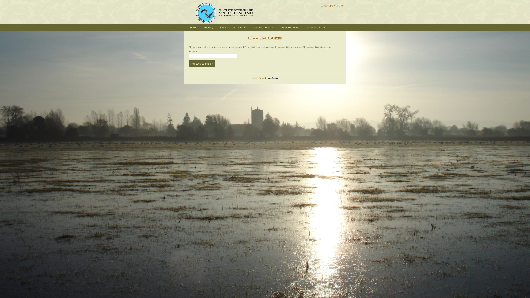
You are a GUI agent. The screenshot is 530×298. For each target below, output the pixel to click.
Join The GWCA (263, 27)
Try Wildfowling (289, 27)
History (208, 27)
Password (193, 51)
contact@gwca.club (332, 5)
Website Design (258, 78)
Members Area (315, 27)
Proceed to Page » (202, 63)
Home (193, 27)
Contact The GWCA (233, 27)
